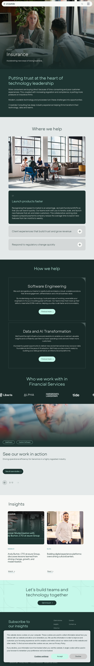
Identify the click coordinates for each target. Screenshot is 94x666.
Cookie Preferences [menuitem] (36, 662)
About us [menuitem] (56, 628)
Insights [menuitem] (56, 624)
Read (49, 571)
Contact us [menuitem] (72, 624)
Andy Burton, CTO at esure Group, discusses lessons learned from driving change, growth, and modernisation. (24, 558)
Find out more (46, 311)
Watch (10, 571)
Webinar (11, 549)
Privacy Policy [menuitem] (23, 662)
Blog (49, 549)
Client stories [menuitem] (58, 620)
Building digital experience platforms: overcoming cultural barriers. (64, 555)
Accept (60, 656)
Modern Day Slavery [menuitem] (50, 662)
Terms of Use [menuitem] (13, 662)
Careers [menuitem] (71, 620)
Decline (78, 656)
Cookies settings (41, 656)
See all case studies (12, 471)
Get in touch (46, 603)
